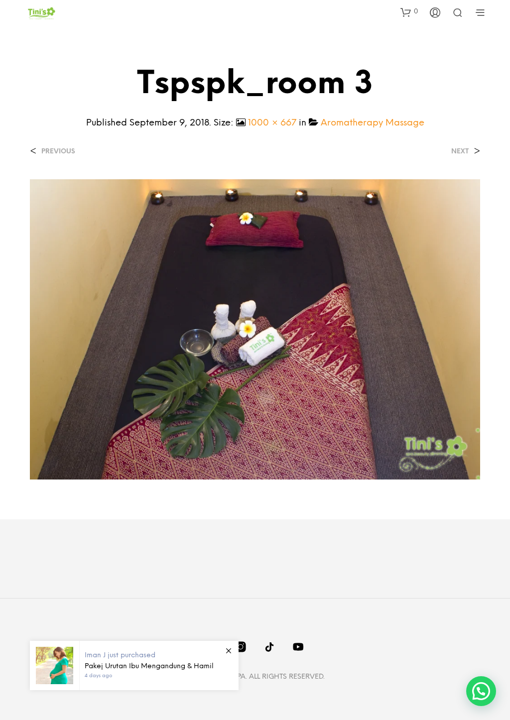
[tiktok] (269, 647)
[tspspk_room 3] (255, 329)
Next (460, 151)
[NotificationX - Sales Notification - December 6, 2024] (134, 665)
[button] (409, 12)
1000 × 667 (272, 123)
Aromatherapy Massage (372, 123)
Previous (58, 151)
